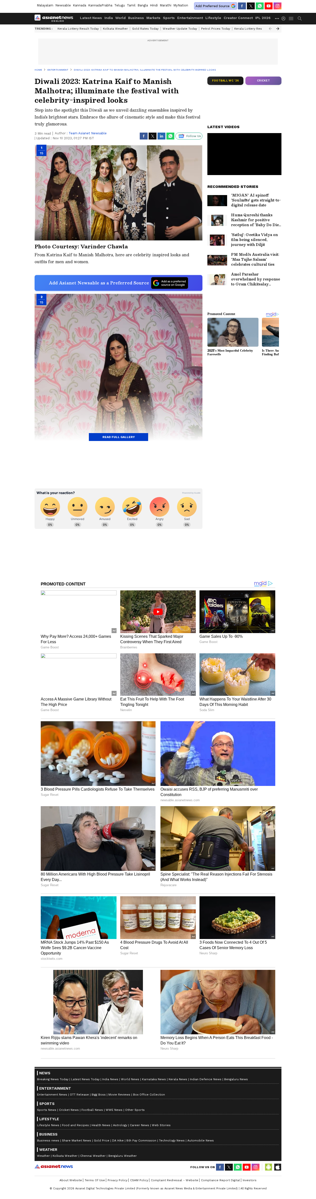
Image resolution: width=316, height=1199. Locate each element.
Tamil (131, 5)
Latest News (91, 18)
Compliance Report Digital (220, 1180)
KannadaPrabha (100, 5)
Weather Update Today (180, 28)
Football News (92, 1110)
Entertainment (190, 18)
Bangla (143, 5)
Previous (270, 28)
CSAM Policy (139, 1180)
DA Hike (118, 1140)
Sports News (46, 1110)
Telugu (119, 5)
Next (277, 28)
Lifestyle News (48, 1125)
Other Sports (135, 1110)
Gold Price (101, 1140)
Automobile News (200, 1140)
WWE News (114, 1110)
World (120, 18)
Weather (43, 1156)
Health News (101, 1125)
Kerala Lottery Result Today (78, 28)
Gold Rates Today (145, 28)
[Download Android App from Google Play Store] (269, 1167)
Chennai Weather (93, 1156)
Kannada (79, 5)
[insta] (277, 5)
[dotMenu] (277, 18)
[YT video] (269, 5)
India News (110, 1079)
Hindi (154, 5)
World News (130, 1079)
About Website (70, 1180)
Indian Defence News (205, 1079)
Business (136, 18)
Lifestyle (213, 18)
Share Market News (76, 1140)
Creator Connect (238, 18)
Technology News (172, 1140)
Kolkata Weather (115, 28)
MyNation (180, 5)
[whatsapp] (260, 5)
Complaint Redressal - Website (174, 1180)
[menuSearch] (300, 18)
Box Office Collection (149, 1094)
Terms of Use (95, 1180)
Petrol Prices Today (215, 28)
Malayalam (45, 5)
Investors (250, 1180)
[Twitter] (251, 5)
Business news (48, 1140)
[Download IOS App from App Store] (277, 1167)
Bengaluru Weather (122, 1156)
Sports (169, 18)
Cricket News (69, 1110)
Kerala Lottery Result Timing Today (260, 28)
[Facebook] (242, 5)
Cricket (263, 80)
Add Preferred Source (213, 6)
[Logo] (56, 18)
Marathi (165, 5)
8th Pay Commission (141, 1140)
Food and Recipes (75, 1125)
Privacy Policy (117, 1180)
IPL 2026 (263, 18)
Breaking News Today (52, 1079)
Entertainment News (52, 1094)
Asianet (54, 1166)
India (108, 18)
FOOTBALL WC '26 (225, 80)
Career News (139, 1125)
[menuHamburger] (291, 18)
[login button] (284, 18)
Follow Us (193, 136)
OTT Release (79, 1094)
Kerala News (178, 1079)
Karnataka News (154, 1079)
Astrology (120, 1125)
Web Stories (161, 1125)
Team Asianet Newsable (88, 133)
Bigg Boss (99, 1094)
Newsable (63, 5)
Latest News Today (85, 1079)
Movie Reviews (119, 1094)
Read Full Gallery (118, 437)
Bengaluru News (236, 1079)
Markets (153, 18)
